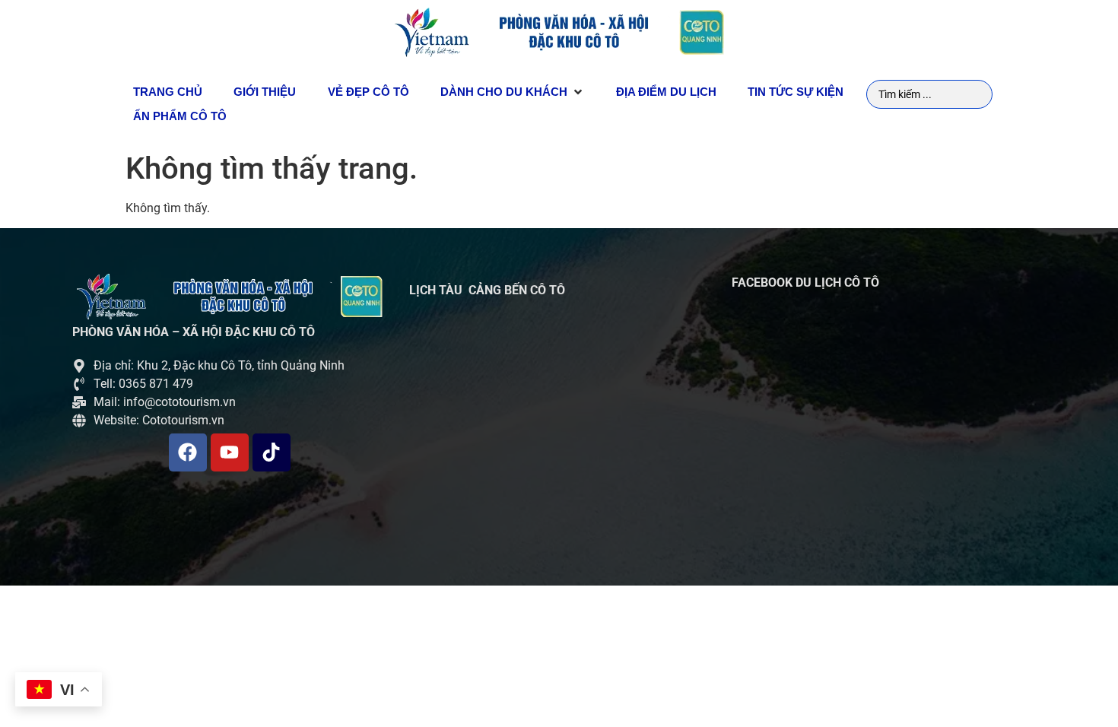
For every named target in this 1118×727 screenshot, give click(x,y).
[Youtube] (230, 452)
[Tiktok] (272, 452)
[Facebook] (188, 452)
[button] (512, 92)
